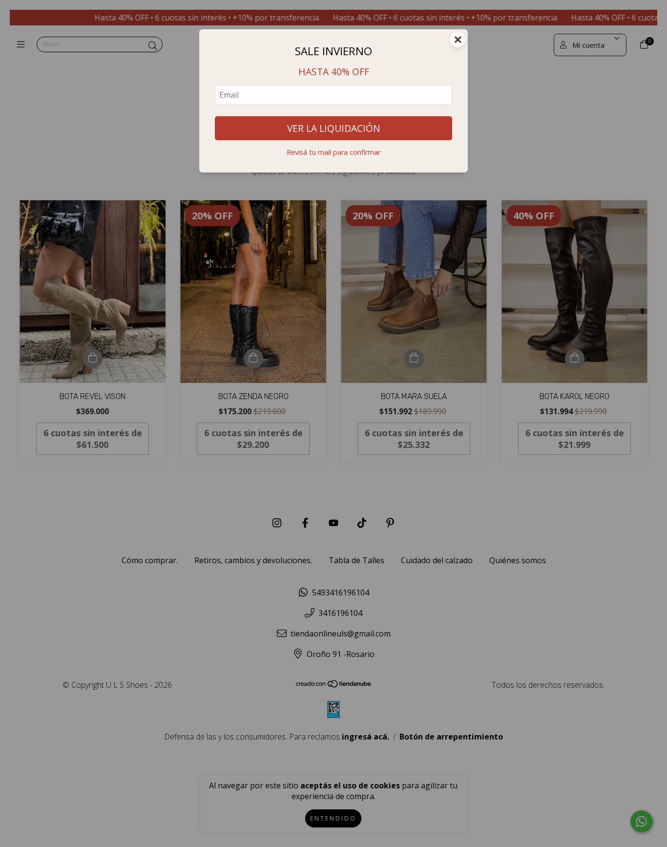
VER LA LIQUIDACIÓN (333, 128)
